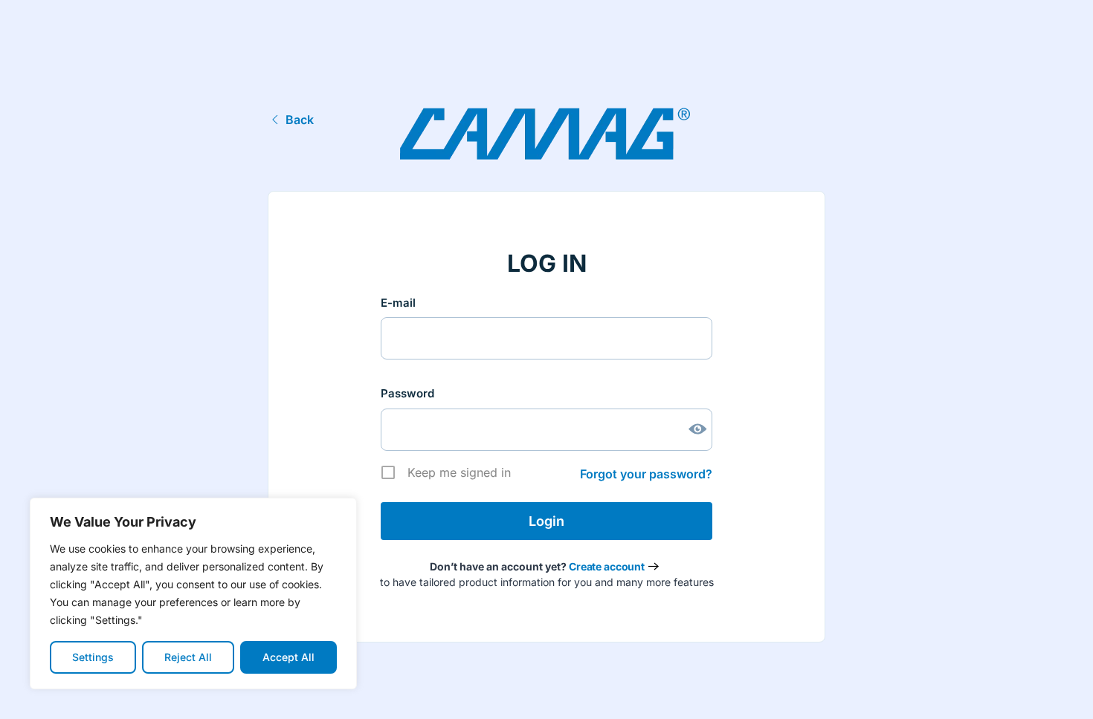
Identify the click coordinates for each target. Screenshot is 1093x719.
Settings (93, 657)
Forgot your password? (646, 473)
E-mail (398, 303)
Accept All (288, 657)
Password (407, 393)
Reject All (188, 657)
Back (300, 119)
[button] (1059, 691)
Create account (607, 566)
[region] (193, 593)
